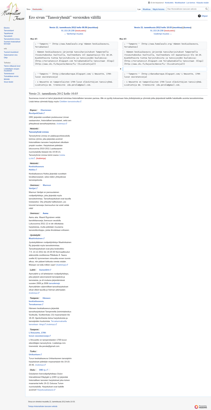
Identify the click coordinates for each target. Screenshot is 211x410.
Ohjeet (205, 16)
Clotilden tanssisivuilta (69, 101)
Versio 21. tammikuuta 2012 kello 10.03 (153, 27)
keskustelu (80, 30)
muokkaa (92, 27)
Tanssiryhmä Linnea (39, 132)
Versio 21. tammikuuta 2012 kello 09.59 (68, 27)
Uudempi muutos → (163, 34)
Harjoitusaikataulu (45, 390)
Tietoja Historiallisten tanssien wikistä (42, 406)
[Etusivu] (12, 11)
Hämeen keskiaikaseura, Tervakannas (40, 301)
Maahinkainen (36, 238)
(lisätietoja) (41, 158)
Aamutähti (44, 270)
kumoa (187, 27)
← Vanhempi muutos (73, 34)
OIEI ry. (42, 370)
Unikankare (34, 354)
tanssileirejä (54, 283)
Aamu (45, 213)
